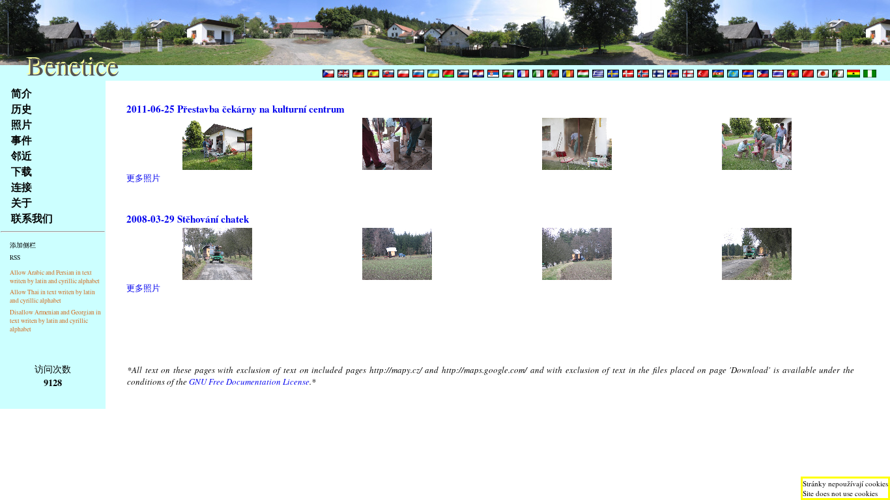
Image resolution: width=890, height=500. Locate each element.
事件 (21, 139)
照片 (21, 124)
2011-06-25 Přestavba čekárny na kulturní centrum (235, 109)
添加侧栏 (23, 245)
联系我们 (32, 217)
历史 (21, 108)
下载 (21, 170)
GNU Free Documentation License (249, 381)
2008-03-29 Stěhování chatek (187, 219)
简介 (21, 92)
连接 (21, 186)
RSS (15, 257)
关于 (21, 202)
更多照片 (143, 178)
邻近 (21, 155)
